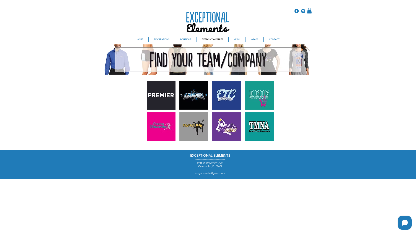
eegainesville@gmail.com (210, 173)
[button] (309, 10)
